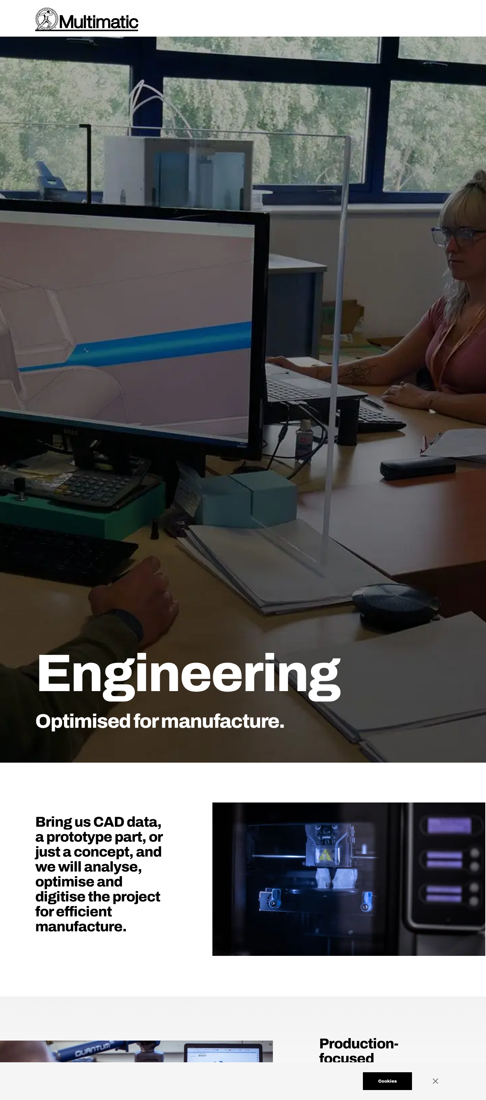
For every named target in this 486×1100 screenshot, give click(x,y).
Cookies (387, 1081)
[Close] (442, 1081)
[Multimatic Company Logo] (86, 19)
